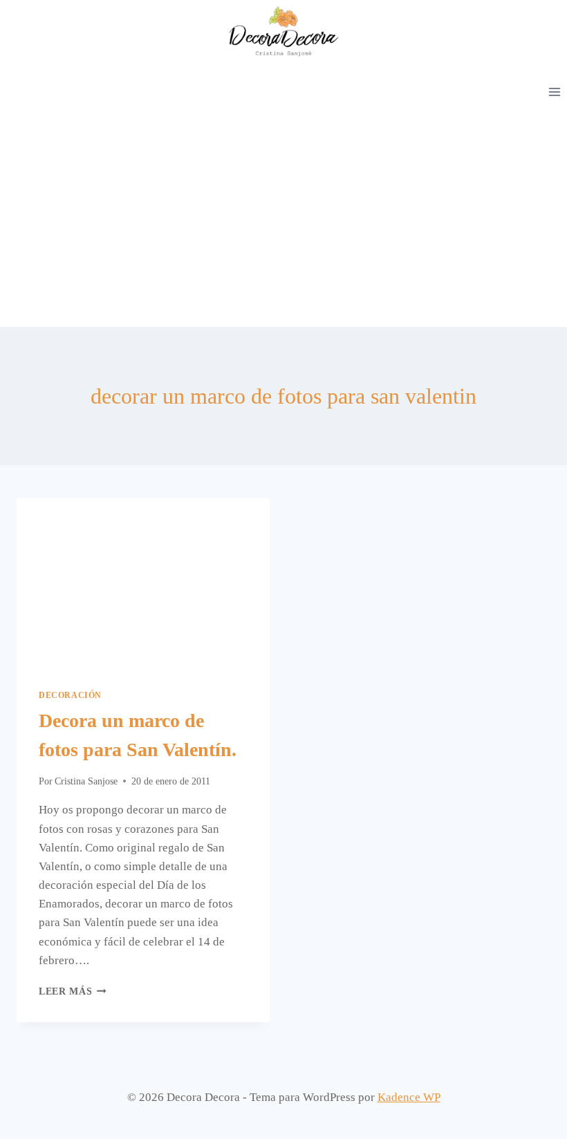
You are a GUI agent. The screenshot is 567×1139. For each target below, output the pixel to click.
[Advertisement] (283, 223)
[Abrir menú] (554, 91)
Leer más (72, 991)
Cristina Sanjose (86, 781)
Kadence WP (409, 1097)
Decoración (70, 695)
